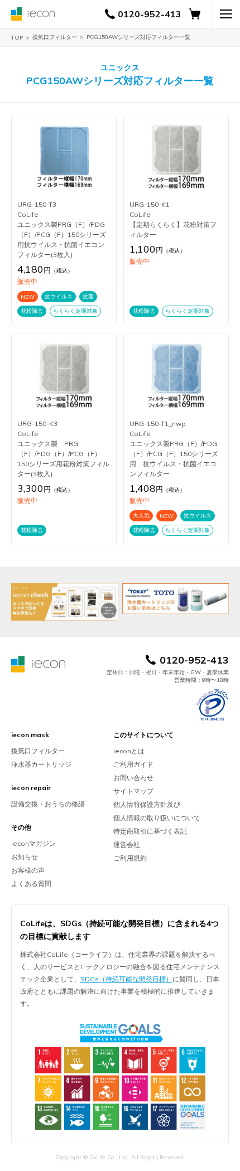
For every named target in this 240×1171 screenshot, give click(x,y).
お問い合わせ (133, 777)
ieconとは (129, 751)
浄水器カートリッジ (41, 764)
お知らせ (24, 857)
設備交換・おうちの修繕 (48, 804)
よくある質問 (31, 883)
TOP (17, 37)
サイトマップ (133, 791)
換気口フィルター (54, 37)
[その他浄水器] (175, 598)
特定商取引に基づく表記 (150, 831)
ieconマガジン (33, 843)
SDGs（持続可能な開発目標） (126, 979)
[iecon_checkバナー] (64, 602)
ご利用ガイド (133, 764)
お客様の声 (28, 870)
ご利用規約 (130, 858)
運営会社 (126, 844)
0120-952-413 (149, 14)
